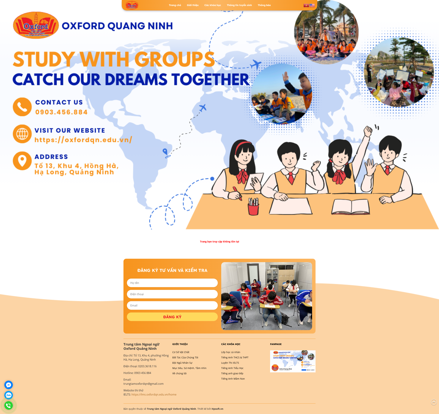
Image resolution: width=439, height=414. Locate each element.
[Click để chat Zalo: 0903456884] (8, 395)
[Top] (433, 401)
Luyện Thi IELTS (230, 362)
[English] (312, 5)
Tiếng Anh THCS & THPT (234, 357)
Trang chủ (175, 5)
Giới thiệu (193, 5)
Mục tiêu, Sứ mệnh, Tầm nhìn (189, 368)
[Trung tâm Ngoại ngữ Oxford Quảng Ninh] (131, 5)
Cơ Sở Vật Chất (180, 352)
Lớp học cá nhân (230, 352)
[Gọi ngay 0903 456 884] (8, 405)
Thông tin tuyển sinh (239, 5)
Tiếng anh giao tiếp (232, 373)
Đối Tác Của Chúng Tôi (185, 357)
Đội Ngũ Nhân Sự (182, 362)
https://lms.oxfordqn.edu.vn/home (154, 394)
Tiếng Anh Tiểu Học (232, 368)
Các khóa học (212, 5)
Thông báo (264, 5)
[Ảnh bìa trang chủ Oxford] (219, 114)
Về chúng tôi (179, 373)
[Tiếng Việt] (306, 5)
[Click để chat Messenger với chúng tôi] (8, 385)
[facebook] (293, 361)
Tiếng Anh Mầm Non (233, 378)
